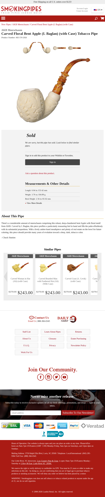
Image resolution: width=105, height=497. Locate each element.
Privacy (52, 345)
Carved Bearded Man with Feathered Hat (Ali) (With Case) (48, 281)
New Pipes (6, 24)
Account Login (82, 8)
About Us (26, 338)
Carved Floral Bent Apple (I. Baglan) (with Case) (51, 24)
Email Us (32, 321)
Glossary (52, 338)
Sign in (52, 162)
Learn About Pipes (52, 332)
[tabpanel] (20, 274)
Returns (78, 332)
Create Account (82, 11)
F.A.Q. (27, 345)
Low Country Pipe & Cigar (47, 461)
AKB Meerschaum (20, 24)
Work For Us (26, 352)
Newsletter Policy (78, 345)
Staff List (26, 332)
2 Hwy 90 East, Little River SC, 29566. (36, 463)
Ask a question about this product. (40, 173)
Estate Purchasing (78, 338)
